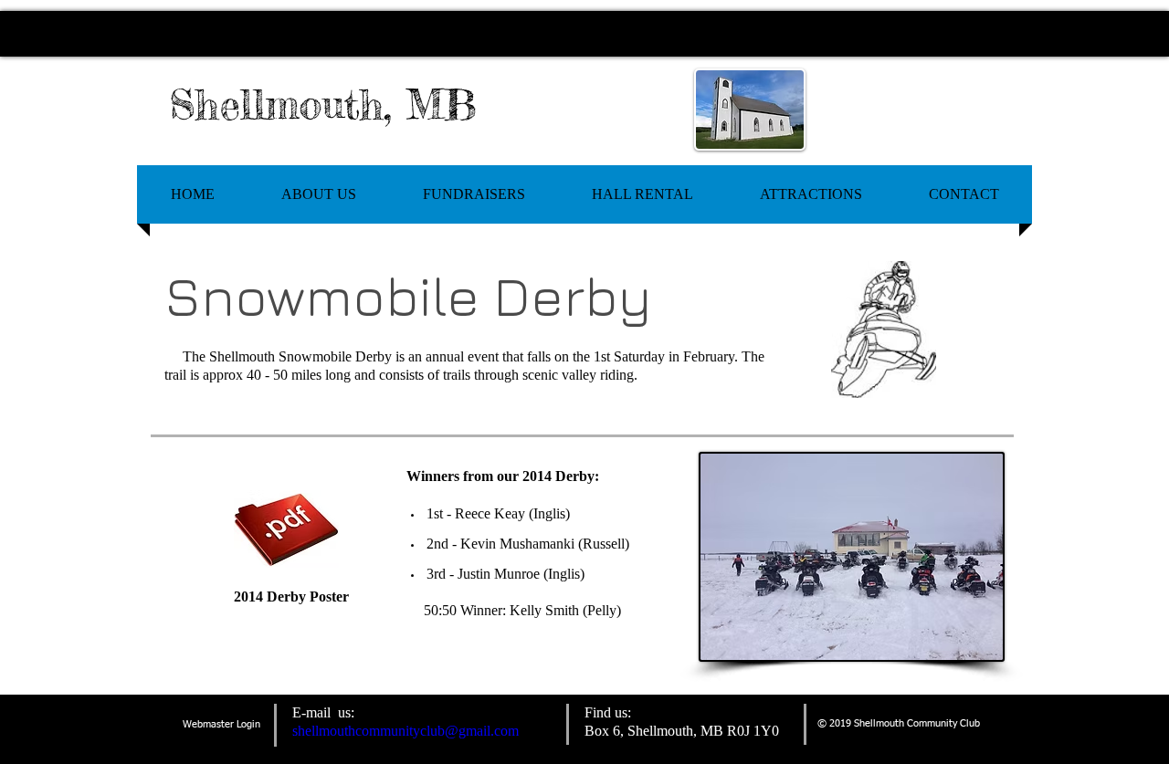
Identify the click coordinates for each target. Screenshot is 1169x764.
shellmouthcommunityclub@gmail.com (405, 730)
